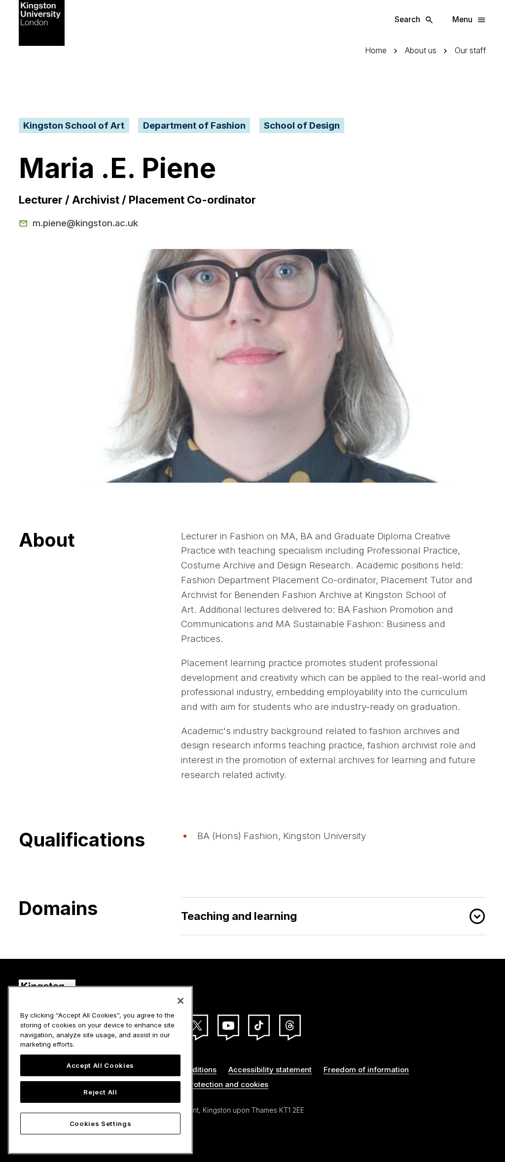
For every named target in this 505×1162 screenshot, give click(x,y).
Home (376, 50)
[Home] (42, 22)
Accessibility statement (270, 1069)
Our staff (470, 50)
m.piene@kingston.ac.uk (85, 222)
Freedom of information (366, 1069)
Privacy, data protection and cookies (202, 1084)
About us (420, 50)
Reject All (100, 1092)
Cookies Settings (101, 1123)
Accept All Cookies (100, 1065)
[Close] (180, 1001)
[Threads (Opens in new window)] (290, 1025)
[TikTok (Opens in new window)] (259, 1025)
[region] (100, 1070)
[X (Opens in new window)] (197, 1025)
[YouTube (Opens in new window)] (228, 1025)
